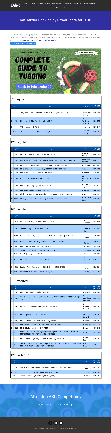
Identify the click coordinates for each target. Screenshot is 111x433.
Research (76, 3)
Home (25, 3)
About (57, 7)
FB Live (47, 3)
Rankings (66, 3)
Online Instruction (89, 3)
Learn (32, 3)
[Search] (64, 7)
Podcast (40, 3)
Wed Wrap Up (56, 3)
